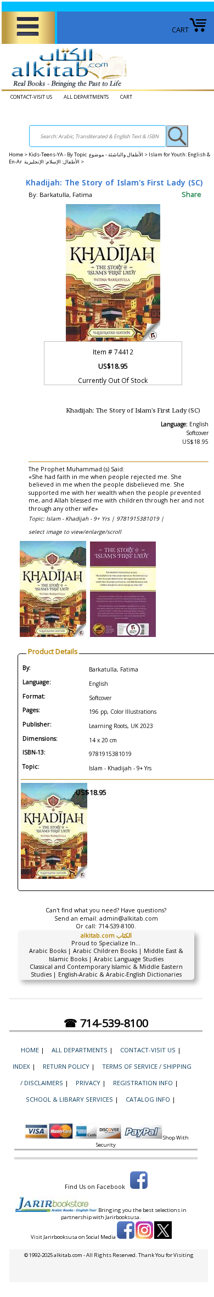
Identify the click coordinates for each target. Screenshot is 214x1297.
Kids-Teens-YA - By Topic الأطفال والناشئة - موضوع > (89, 154)
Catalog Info (148, 1099)
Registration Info (143, 1083)
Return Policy (66, 1066)
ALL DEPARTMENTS (86, 96)
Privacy (88, 1083)
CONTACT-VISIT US (31, 96)
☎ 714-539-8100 (106, 1023)
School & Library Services (69, 1099)
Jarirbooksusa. (123, 1217)
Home (16, 154)
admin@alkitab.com (128, 918)
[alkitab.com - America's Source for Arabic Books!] (66, 88)
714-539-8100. (117, 926)
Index (21, 1066)
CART (180, 30)
